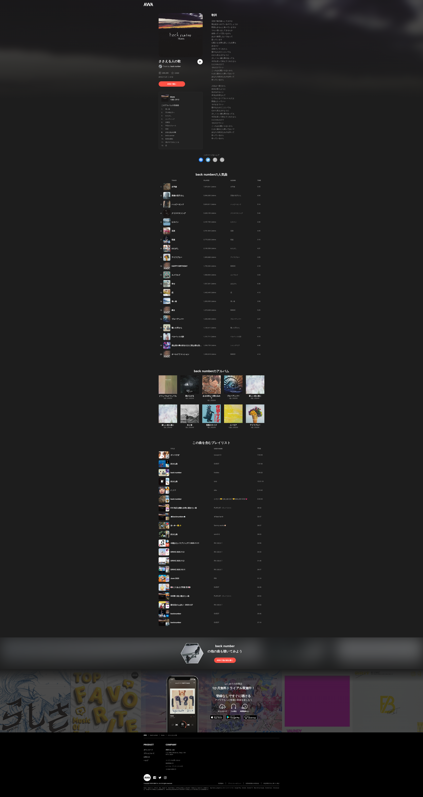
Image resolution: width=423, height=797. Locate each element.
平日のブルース (170, 125)
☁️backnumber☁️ (178, 516)
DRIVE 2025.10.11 (178, 569)
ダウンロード (148, 750)
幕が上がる (189, 396)
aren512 (217, 534)
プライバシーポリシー (234, 783)
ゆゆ (215, 481)
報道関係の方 (170, 763)
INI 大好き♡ (218, 543)
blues (172, 97)
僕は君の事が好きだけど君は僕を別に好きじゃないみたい (194, 345)
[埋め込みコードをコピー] (222, 160)
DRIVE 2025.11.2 (177, 560)
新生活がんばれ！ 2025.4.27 (182, 604)
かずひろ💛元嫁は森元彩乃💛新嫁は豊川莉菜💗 (230, 499)
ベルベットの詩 (178, 336)
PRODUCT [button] (149, 744)
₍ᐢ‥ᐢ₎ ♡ (173, 490)
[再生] (200, 61)
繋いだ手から (177, 327)
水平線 (174, 186)
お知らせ (147, 757)
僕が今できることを (172, 142)
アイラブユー (177, 257)
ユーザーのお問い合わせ (173, 760)
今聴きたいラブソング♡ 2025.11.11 (185, 543)
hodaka (216, 472)
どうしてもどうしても (168, 396)
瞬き (173, 310)
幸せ (173, 283)
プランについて (149, 753)
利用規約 (221, 783)
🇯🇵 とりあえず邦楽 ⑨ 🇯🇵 (180, 587)
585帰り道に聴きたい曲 (180, 596)
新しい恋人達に (255, 396)
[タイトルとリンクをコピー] (215, 160)
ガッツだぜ (175, 455)
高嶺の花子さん (178, 195)
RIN (215, 578)
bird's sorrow (169, 135)
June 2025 (175, 578)
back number (176, 66)
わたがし (168, 116)
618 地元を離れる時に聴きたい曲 (184, 508)
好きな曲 (174, 463)
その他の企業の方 (171, 769)
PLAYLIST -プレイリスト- (223, 508)
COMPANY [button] (171, 744)
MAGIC (233, 266)
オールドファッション (180, 354)
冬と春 (189, 425)
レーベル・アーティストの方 (174, 766)
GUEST (216, 464)
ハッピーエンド (178, 204)
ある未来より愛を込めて (211, 397)
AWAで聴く (172, 84)
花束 (173, 230)
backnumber (176, 613)
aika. (215, 490)
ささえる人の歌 (172, 735)
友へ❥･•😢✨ (176, 525)
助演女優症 (169, 139)
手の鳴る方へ (170, 112)
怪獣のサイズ (211, 425)
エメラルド (176, 275)
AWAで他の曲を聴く (225, 660)
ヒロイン (175, 222)
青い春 (167, 109)
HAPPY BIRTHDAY (179, 266)
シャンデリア (235, 345)
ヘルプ (146, 760)
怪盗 (173, 239)
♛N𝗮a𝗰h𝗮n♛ (218, 516)
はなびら (233, 283)
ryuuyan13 (217, 455)
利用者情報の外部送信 (252, 783)
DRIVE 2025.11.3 (177, 552)
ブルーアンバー (178, 319)
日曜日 (167, 122)
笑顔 (166, 129)
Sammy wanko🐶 (220, 525)
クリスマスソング (179, 213)
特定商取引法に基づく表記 (271, 783)
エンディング (170, 119)
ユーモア (233, 425)
